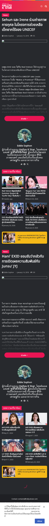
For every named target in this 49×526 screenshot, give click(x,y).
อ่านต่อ (24, 118)
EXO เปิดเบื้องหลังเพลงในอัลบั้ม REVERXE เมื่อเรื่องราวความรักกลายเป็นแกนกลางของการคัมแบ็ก (36, 221)
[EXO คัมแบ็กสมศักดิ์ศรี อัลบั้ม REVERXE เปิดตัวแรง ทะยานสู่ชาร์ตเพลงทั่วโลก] (12, 209)
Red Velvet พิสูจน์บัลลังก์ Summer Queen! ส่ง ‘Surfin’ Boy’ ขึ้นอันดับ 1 (11, 193)
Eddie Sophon (9, 36)
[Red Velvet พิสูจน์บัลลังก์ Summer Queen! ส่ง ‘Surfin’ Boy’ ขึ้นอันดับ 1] (12, 182)
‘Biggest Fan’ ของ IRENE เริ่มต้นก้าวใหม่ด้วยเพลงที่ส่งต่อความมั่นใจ (36, 193)
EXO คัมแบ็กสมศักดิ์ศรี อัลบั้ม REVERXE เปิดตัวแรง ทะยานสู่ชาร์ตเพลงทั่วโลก (12, 220)
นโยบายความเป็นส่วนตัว (22, 511)
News (5, 15)
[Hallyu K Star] (7, 6)
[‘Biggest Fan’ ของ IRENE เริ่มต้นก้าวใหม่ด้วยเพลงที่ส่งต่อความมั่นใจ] (36, 182)
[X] (27, 164)
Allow (39, 521)
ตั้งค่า (8, 516)
